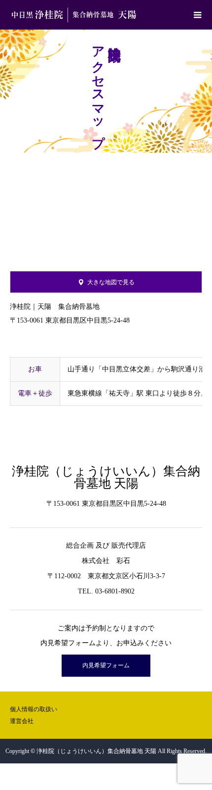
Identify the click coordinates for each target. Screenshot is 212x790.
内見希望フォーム (106, 665)
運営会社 (22, 721)
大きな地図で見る (111, 282)
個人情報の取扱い (33, 709)
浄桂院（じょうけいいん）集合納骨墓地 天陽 (106, 477)
